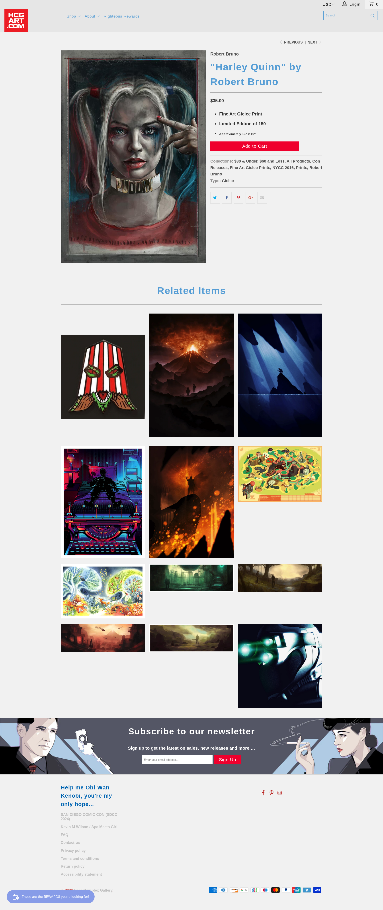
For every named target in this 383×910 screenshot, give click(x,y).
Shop (72, 16)
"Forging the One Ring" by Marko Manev (191, 502)
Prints (301, 167)
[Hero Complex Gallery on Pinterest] (271, 793)
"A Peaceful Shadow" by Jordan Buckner (191, 638)
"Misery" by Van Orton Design (103, 502)
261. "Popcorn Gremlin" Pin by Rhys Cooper (103, 377)
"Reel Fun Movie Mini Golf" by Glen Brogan (280, 474)
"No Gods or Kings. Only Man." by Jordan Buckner (191, 578)
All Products (298, 161)
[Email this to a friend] (262, 198)
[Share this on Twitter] (215, 198)
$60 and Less (272, 161)
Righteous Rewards (122, 16)
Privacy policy (73, 850)
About (91, 16)
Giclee (228, 181)
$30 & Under (245, 161)
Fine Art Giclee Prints (250, 167)
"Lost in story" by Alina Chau (103, 591)
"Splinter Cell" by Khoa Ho (280, 666)
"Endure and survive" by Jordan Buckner (280, 578)
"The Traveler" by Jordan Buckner (103, 638)
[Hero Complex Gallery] (32, 20)
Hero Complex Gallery (93, 890)
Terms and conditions (80, 858)
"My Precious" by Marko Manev (280, 375)
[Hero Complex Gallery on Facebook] (263, 793)
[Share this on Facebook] (227, 198)
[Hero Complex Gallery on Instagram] (279, 793)
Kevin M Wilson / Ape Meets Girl (89, 827)
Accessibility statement (81, 874)
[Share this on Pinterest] (238, 198)
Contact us (70, 842)
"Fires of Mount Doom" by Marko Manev (191, 375)
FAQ (64, 835)
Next (313, 42)
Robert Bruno (224, 54)
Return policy (72, 866)
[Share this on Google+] (250, 198)
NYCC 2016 (283, 167)
